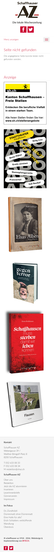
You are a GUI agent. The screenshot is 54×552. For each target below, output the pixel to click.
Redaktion (8, 483)
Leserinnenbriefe (12, 493)
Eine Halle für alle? (13, 517)
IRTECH (25, 541)
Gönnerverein (10, 496)
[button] (46, 39)
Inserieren (8, 489)
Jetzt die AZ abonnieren (15, 486)
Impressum (9, 499)
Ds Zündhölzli (10, 511)
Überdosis (9, 527)
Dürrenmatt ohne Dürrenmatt (18, 514)
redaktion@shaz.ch (15, 469)
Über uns (8, 480)
